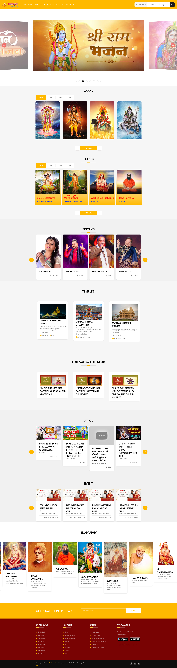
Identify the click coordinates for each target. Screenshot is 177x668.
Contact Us (95, 632)
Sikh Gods (41, 641)
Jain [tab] (51, 97)
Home (24, 4)
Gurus (36, 4)
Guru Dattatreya (16, 577)
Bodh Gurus (41, 650)
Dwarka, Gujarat (117, 335)
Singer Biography (70, 638)
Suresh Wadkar (46, 271)
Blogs (66, 653)
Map (52, 335)
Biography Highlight (98, 647)
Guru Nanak (38, 581)
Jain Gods (41, 635)
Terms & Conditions (98, 638)
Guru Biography (70, 635)
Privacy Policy (96, 635)
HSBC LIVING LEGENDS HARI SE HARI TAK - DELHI (48, 508)
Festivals (65, 4)
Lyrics (58, 4)
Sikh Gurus (41, 653)
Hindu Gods (41, 632)
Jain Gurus (41, 647)
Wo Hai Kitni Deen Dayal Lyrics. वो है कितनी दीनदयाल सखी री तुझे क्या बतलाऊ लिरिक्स (47, 454)
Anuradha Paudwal (101, 271)
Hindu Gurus (42, 644)
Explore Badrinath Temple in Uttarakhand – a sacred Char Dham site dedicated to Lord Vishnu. (88, 329)
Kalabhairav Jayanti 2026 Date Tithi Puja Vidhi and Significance (88, 391)
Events (72, 4)
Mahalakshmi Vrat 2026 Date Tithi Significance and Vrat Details (53, 391)
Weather (45, 335)
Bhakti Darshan (52, 663)
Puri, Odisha (44, 332)
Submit (133, 610)
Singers (42, 4)
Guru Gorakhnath (117, 578)
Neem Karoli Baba (66, 578)
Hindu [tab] (41, 97)
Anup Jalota (71, 271)
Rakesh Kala (124, 271)
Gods (30, 4)
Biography (50, 4)
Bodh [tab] (60, 97)
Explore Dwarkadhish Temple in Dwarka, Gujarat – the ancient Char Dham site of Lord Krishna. (124, 330)
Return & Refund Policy (99, 641)
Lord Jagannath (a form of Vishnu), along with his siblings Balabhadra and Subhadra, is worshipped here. (53, 328)
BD (37, 665)
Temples (67, 647)
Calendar (67, 641)
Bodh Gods (41, 638)
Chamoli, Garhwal (81, 334)
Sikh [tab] (69, 97)
